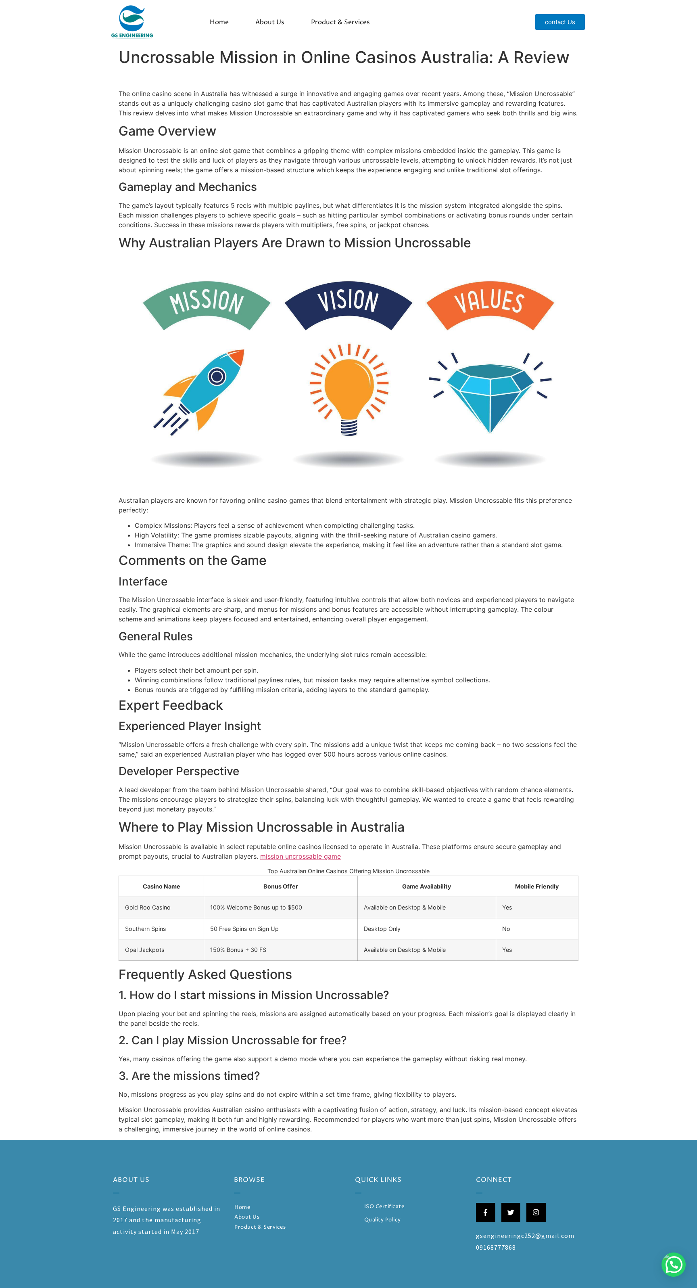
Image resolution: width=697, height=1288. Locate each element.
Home (219, 22)
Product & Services (340, 22)
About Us (269, 22)
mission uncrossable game (300, 856)
